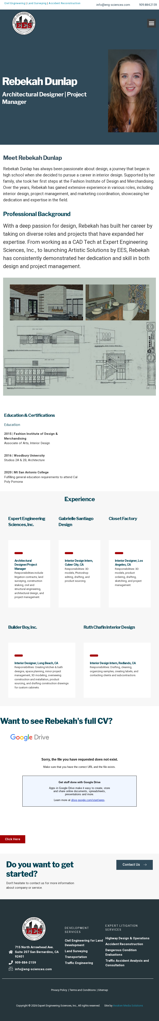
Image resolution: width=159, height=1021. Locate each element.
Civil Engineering (14, 3)
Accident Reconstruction (65, 3)
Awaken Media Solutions (128, 1005)
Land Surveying (37, 3)
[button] (151, 23)
